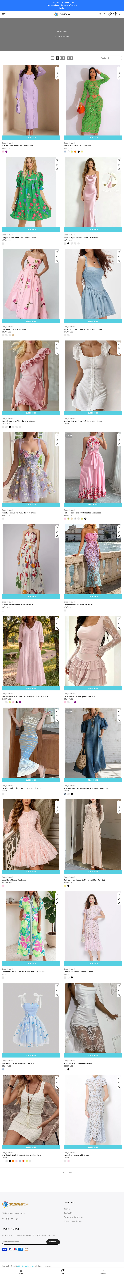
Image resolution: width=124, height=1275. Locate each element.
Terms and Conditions (73, 1217)
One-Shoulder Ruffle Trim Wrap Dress (18, 421)
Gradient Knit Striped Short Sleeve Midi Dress (21, 788)
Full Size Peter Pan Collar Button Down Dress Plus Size (25, 696)
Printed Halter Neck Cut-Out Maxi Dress (19, 604)
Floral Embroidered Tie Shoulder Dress (18, 1063)
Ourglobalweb (8, 143)
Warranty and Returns (73, 1221)
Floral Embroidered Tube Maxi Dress (79, 604)
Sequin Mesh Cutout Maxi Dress (77, 146)
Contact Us (68, 1213)
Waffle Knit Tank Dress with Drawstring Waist (22, 1155)
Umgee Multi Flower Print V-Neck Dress (19, 237)
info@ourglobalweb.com (64, 2)
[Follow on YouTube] (12, 1218)
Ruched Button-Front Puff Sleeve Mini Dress (83, 421)
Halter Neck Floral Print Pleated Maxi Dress (82, 513)
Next (70, 1172)
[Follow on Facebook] (3, 1218)
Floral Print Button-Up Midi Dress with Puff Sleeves (24, 972)
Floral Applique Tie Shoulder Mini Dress (19, 513)
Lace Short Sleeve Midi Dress (76, 1155)
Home (57, 36)
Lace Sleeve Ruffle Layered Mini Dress (80, 696)
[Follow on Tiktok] (17, 1218)
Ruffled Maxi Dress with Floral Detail (17, 146)
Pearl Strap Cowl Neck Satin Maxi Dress (81, 237)
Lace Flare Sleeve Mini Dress (14, 880)
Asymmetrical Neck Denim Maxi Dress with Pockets (86, 788)
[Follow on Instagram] (7, 1218)
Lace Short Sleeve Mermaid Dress (78, 972)
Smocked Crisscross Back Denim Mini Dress (83, 329)
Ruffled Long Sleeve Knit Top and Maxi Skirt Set (84, 880)
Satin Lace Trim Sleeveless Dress (78, 1063)
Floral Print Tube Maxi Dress (14, 329)
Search (67, 1209)
